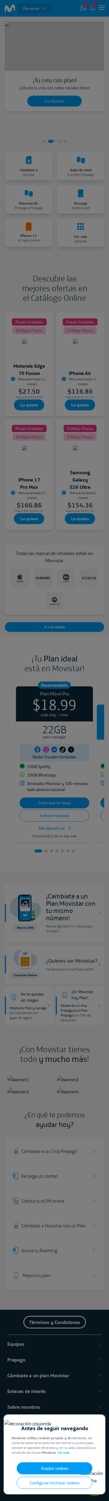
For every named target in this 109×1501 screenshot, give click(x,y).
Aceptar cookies (54, 1468)
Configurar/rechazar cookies (55, 1483)
